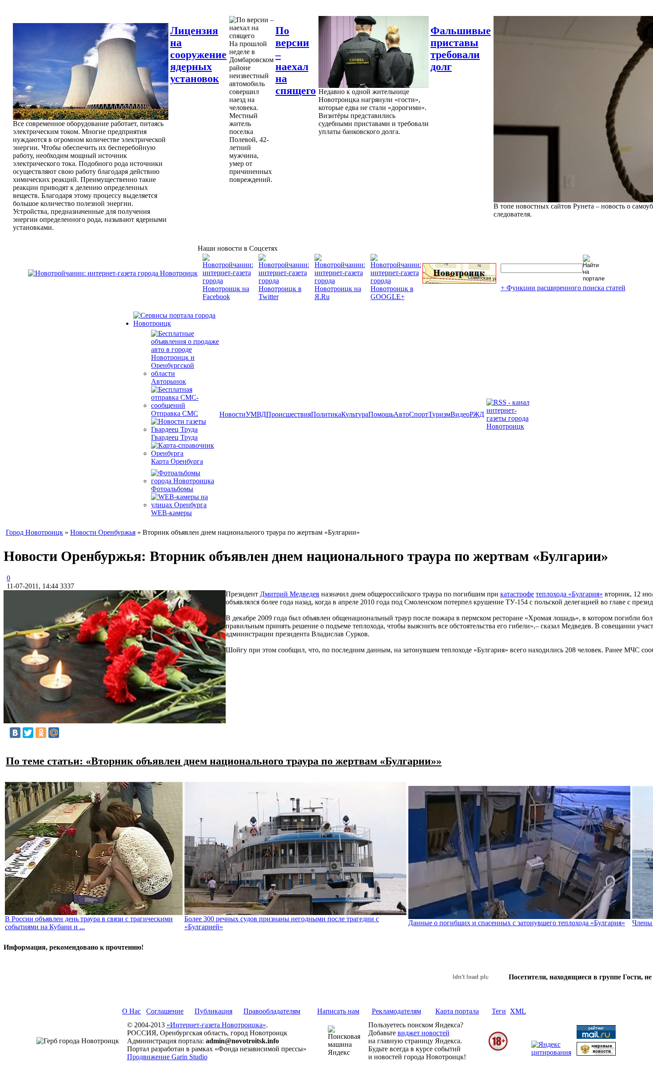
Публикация (213, 1011)
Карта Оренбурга (177, 461)
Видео (460, 414)
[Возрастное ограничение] (498, 1049)
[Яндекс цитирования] (551, 1052)
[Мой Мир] (53, 732)
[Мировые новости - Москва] (596, 1053)
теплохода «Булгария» (569, 594)
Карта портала (457, 1011)
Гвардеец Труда (174, 437)
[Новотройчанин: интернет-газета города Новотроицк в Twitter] (284, 296)
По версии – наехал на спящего (295, 60)
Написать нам (338, 1011)
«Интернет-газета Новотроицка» (216, 1025)
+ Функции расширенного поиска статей (563, 288)
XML (518, 1011)
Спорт (418, 414)
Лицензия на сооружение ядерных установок (198, 54)
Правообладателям (271, 1011)
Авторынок (168, 381)
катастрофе (517, 594)
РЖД (477, 414)
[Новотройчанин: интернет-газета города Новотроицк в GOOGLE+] (395, 296)
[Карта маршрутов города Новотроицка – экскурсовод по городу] (459, 281)
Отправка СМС (174, 413)
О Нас (131, 1011)
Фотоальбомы (172, 489)
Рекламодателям (396, 1011)
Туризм (439, 414)
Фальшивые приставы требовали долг (460, 48)
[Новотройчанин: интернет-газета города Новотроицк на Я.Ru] (340, 296)
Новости (232, 414)
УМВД (256, 414)
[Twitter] (28, 732)
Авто (401, 414)
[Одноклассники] (41, 732)
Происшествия (288, 414)
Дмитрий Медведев (289, 594)
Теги (499, 1011)
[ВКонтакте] (15, 732)
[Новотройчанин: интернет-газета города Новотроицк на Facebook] (228, 296)
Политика (326, 414)
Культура (354, 414)
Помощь (381, 414)
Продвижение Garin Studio (167, 1057)
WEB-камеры (171, 513)
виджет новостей (424, 1033)
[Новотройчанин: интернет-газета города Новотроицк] (113, 273)
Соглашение (164, 1011)
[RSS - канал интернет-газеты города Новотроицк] (510, 426)
